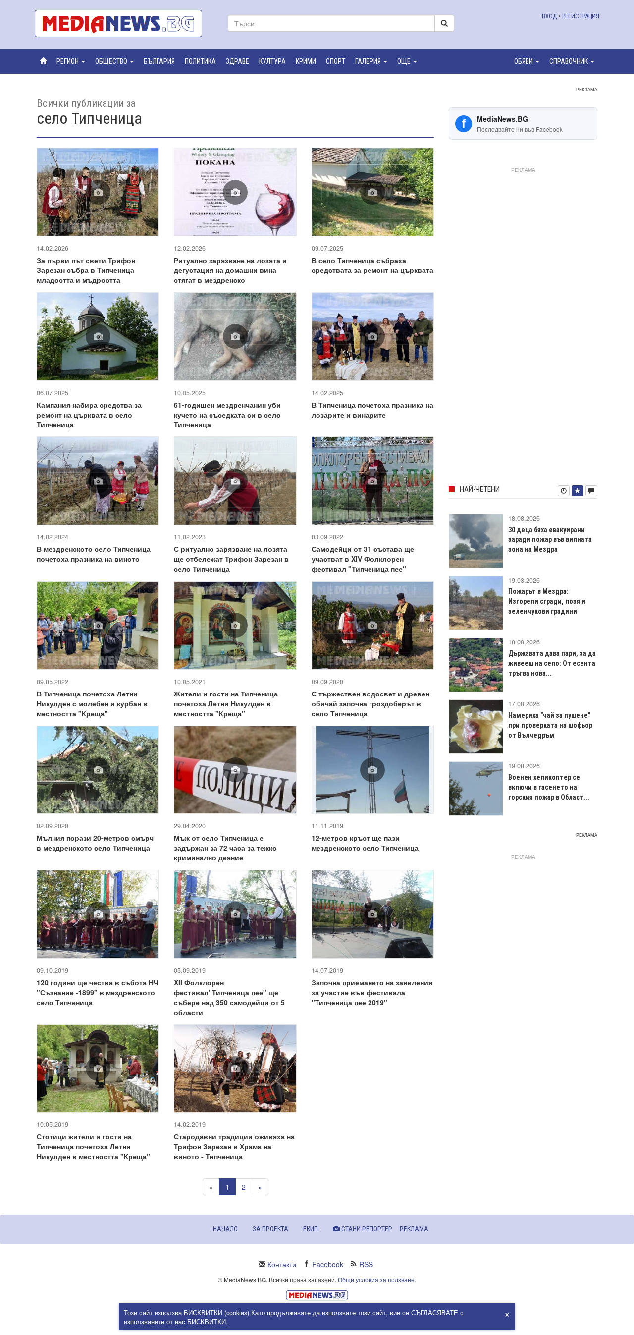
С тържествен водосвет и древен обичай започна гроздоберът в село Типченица (370, 703)
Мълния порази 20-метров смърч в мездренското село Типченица (95, 843)
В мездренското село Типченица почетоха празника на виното (94, 554)
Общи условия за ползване (376, 1279)
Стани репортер (366, 1229)
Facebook (327, 1264)
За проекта (270, 1229)
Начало (225, 1229)
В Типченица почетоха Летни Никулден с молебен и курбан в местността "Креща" (92, 703)
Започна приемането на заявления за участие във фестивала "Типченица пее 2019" (372, 992)
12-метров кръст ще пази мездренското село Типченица (365, 843)
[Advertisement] (523, 324)
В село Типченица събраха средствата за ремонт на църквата (372, 265)
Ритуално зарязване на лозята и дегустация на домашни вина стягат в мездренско (230, 270)
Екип (310, 1229)
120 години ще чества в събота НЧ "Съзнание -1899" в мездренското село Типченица (97, 992)
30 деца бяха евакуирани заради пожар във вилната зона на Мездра (550, 539)
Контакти (281, 1264)
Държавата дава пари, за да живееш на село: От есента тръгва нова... (552, 663)
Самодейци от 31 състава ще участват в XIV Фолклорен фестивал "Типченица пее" (363, 559)
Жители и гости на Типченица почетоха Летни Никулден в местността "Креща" (226, 703)
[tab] (564, 490)
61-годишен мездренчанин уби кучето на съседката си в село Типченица (227, 414)
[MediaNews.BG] (124, 23)
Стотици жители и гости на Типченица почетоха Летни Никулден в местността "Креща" (93, 1146)
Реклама (414, 1229)
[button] (71, 61)
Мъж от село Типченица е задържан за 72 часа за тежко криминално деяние (225, 847)
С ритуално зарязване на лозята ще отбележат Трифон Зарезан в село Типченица (231, 559)
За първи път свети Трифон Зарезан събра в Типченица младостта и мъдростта (86, 270)
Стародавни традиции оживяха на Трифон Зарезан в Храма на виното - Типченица (234, 1146)
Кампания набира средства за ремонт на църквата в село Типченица (89, 414)
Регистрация (580, 16)
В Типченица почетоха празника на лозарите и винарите (372, 410)
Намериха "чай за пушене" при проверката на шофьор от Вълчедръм (550, 725)
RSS (366, 1264)
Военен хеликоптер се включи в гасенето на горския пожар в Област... (548, 787)
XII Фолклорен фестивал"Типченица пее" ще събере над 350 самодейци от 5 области (229, 997)
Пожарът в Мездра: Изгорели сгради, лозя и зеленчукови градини (546, 601)
